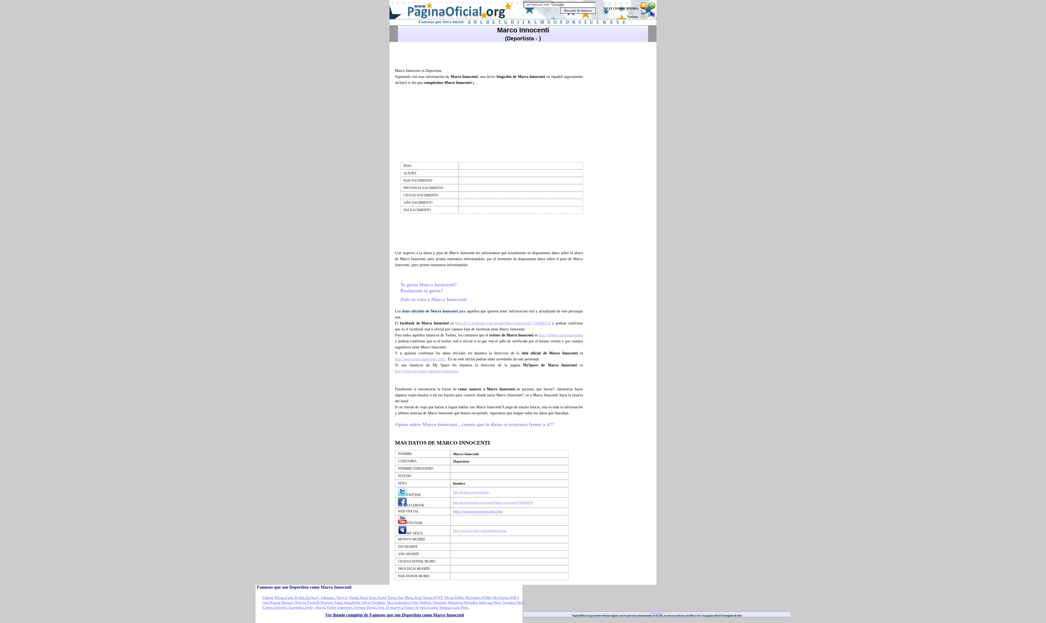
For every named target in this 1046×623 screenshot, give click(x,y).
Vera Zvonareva (390, 608)
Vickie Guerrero (339, 608)
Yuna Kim (367, 598)
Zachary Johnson (320, 598)
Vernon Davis (365, 608)
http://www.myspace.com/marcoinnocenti (427, 371)
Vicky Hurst (315, 608)
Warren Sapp (331, 603)
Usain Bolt (459, 608)
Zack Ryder (295, 598)
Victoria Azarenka (289, 608)
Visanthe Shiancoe (447, 603)
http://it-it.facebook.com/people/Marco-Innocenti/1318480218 (503, 323)
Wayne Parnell (307, 603)
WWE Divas (443, 598)
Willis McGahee (467, 598)
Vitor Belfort (420, 603)
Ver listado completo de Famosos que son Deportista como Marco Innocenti (394, 615)
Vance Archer (415, 608)
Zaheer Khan (273, 598)
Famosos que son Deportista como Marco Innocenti (304, 587)
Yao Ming (405, 598)
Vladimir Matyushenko (390, 603)
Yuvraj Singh (347, 598)
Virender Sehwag (477, 603)
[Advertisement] (491, 54)
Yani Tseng (423, 598)
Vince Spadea (503, 603)
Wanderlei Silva (356, 603)
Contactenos (657, 613)
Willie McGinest (495, 598)
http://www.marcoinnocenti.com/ (420, 359)
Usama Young (438, 608)
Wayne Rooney (281, 603)
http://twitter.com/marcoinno (561, 335)
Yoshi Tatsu (387, 598)
